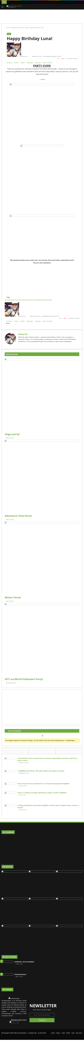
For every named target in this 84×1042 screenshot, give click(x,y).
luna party (28, 300)
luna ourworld (20, 300)
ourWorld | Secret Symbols (24, 962)
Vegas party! (12, 434)
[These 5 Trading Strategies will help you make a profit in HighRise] (10, 797)
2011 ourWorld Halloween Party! (24, 679)
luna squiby (37, 300)
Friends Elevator (20, 974)
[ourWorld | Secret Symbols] (7, 966)
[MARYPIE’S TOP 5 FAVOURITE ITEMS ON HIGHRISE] (69, 938)
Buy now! (79, 1033)
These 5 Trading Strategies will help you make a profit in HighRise (42, 793)
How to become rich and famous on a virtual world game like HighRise (44, 784)
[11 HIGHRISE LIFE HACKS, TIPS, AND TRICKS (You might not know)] (10, 775)
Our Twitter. (7, 989)
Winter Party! (13, 597)
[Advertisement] (42, 16)
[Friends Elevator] (7, 979)
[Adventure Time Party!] (42, 477)
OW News (21, 27)
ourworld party (46, 300)
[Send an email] (29, 56)
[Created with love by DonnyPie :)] (16, 6)
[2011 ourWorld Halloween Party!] (42, 640)
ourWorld (14, 27)
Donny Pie (24, 56)
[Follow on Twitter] (28, 56)
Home (8, 27)
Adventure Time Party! (18, 515)
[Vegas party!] (42, 395)
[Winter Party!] (42, 558)
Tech (73, 1033)
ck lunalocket (9, 300)
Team (63, 1033)
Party (27, 27)
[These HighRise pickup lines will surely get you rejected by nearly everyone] (15, 932)
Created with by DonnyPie (37, 1033)
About (58, 1033)
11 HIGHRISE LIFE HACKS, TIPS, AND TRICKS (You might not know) (41, 771)
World (68, 1033)
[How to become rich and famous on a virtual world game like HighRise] (10, 786)
